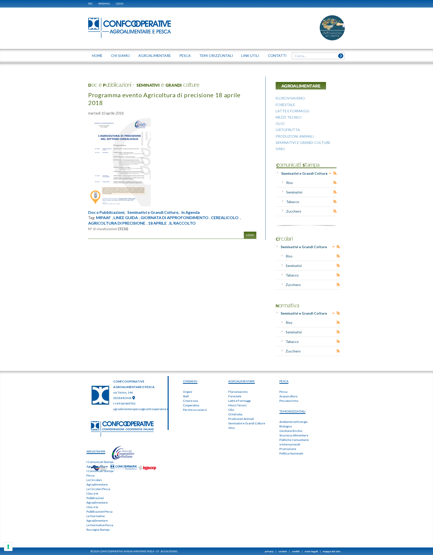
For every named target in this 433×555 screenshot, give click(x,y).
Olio (231, 410)
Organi (187, 392)
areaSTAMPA (95, 451)
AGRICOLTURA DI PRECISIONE (116, 223)
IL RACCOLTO (182, 223)
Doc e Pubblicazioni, (106, 212)
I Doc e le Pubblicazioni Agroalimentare (97, 498)
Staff (186, 396)
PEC (90, 3)
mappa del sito (332, 551)
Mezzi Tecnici (237, 405)
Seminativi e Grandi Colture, (153, 212)
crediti (296, 551)
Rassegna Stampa (98, 529)
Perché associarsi (195, 410)
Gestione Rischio (290, 431)
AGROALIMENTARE (241, 381)
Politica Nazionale (291, 453)
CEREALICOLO (225, 218)
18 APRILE (157, 223)
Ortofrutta (235, 414)
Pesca (283, 392)
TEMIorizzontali (292, 411)
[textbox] (316, 55)
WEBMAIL (104, 3)
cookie (282, 551)
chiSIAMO (190, 381)
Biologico (285, 426)
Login (119, 3)
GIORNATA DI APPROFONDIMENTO (174, 218)
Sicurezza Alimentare (293, 435)
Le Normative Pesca (99, 525)
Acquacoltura (288, 396)
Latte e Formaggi (239, 401)
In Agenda (190, 212)
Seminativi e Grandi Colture (304, 173)
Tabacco (292, 202)
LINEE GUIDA (126, 218)
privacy (269, 551)
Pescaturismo (288, 401)
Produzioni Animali (241, 419)
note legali (311, 551)
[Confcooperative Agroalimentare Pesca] (129, 27)
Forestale (234, 396)
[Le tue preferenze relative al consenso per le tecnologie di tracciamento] (8, 546)
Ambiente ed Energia (293, 422)
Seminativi (294, 192)
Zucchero (293, 211)
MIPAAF (103, 218)
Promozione (287, 449)
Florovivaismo (238, 392)
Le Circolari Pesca (98, 489)
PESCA (283, 381)
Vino (231, 428)
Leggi (250, 235)
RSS (335, 173)
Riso (289, 182)
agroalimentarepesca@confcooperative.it (141, 409)
